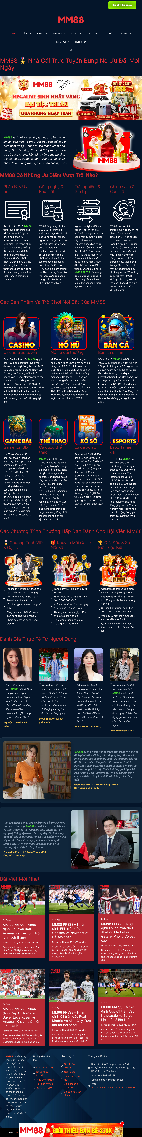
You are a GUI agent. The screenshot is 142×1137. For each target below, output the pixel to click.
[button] (71, 50)
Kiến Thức (61, 41)
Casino (74, 33)
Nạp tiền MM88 (45, 1079)
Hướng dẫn (80, 41)
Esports (124, 33)
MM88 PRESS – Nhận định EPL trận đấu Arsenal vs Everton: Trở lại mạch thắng (21, 931)
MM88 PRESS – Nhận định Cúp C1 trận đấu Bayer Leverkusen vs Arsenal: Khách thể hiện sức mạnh (21, 1017)
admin (35, 942)
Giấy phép (70, 1072)
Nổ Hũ (25, 33)
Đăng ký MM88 (45, 1067)
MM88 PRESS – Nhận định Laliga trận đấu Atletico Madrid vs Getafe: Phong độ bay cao (118, 932)
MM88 (13, 33)
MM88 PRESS (82, 272)
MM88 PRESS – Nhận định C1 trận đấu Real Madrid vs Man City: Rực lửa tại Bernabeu (71, 1018)
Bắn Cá (40, 33)
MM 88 (79, 751)
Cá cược (7, 920)
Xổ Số (108, 33)
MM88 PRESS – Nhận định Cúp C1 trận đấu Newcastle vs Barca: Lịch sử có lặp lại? (118, 1013)
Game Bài (57, 33)
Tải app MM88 (44, 1088)
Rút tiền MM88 (45, 1084)
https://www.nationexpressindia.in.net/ (113, 1087)
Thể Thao (92, 33)
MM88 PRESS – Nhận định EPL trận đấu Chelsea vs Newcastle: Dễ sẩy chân (70, 931)
